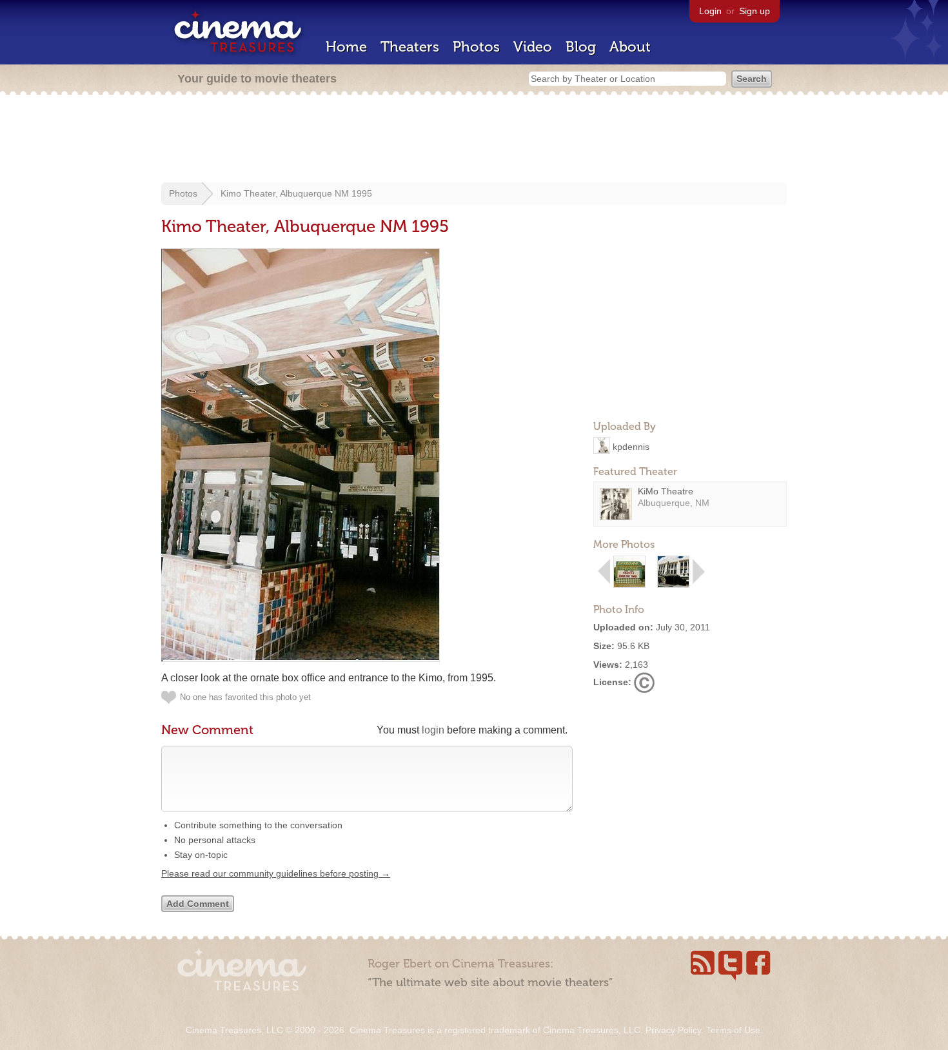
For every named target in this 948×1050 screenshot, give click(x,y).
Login (710, 11)
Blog (581, 46)
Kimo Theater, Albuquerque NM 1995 (296, 193)
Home (346, 46)
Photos (476, 46)
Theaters (409, 46)
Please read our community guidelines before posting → (275, 873)
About (630, 46)
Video (532, 46)
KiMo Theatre (665, 491)
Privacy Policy (673, 1030)
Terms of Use (733, 1030)
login (433, 729)
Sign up (754, 11)
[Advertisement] (474, 140)
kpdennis (631, 446)
